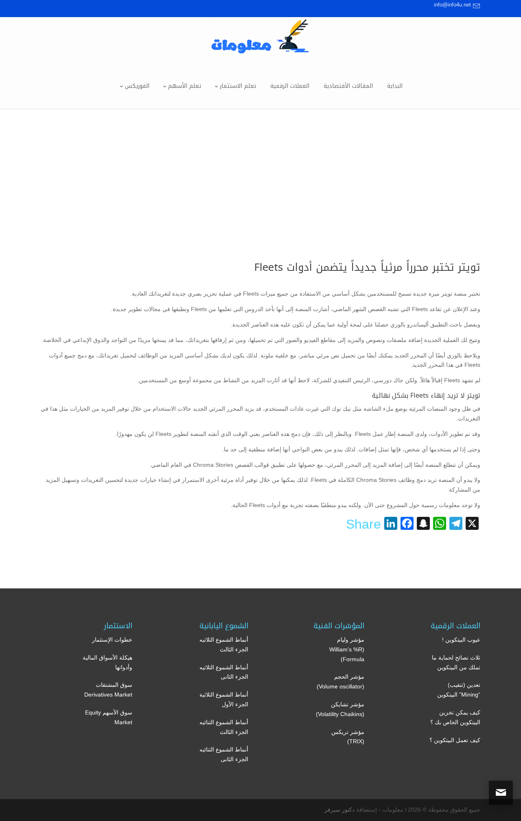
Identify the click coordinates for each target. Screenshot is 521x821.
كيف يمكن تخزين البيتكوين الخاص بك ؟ (455, 717)
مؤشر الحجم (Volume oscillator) (340, 681)
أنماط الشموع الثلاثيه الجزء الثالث (223, 644)
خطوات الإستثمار (112, 639)
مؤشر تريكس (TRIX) (347, 737)
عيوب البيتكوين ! (461, 639)
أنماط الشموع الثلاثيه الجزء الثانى (223, 672)
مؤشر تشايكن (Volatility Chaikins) (340, 709)
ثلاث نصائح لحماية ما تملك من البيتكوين (456, 662)
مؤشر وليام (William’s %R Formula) (346, 649)
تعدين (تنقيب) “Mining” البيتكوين (458, 690)
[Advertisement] (260, 169)
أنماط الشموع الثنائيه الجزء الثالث (223, 727)
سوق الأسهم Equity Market (108, 717)
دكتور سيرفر (339, 809)
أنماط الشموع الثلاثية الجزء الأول (223, 699)
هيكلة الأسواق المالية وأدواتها (107, 662)
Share (363, 524)
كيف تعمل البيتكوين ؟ (454, 740)
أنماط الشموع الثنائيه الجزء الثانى (223, 754)
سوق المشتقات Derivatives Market (108, 690)
